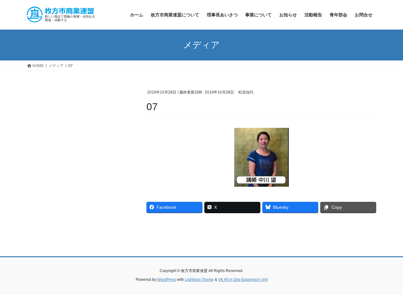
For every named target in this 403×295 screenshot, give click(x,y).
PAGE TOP (387, 280)
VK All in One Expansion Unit (243, 279)
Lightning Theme (199, 279)
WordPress (166, 279)
